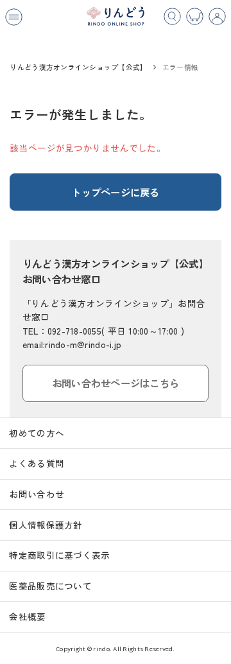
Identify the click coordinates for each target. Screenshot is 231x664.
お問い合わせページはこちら (116, 383)
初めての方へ (36, 432)
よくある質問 (36, 463)
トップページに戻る (115, 192)
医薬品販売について (50, 585)
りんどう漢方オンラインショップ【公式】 (78, 67)
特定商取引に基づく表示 (59, 554)
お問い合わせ (36, 493)
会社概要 (27, 616)
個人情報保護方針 (45, 524)
